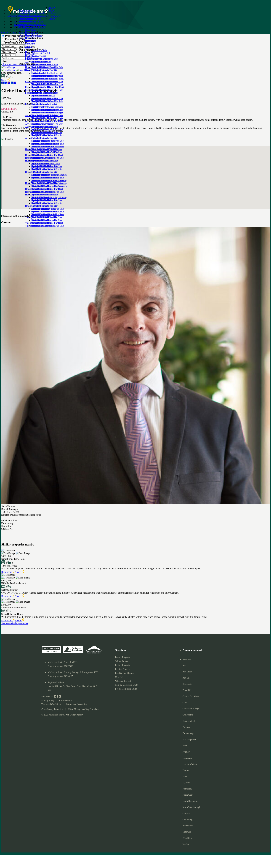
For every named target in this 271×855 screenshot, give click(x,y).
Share (18, 572)
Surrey (28, 57)
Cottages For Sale (40, 87)
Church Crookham (191, 696)
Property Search (27, 16)
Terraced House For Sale (43, 126)
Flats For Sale (38, 84)
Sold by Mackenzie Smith (126, 685)
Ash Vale (29, 138)
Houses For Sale (39, 141)
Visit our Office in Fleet (43, 95)
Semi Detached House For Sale (46, 132)
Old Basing (187, 819)
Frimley (186, 752)
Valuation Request (123, 681)
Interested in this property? (15, 216)
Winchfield (187, 838)
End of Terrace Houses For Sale (47, 90)
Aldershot (187, 659)
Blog (21, 38)
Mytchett (186, 782)
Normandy (187, 789)
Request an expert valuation (32, 13)
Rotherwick (188, 826)
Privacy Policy (47, 700)
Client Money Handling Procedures (83, 709)
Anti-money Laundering (76, 704)
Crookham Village (191, 708)
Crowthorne (188, 715)
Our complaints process (30, 35)
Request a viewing (40, 216)
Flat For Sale (37, 118)
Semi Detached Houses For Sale (47, 98)
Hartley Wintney (33, 172)
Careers (22, 30)
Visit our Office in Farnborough (47, 129)
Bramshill (187, 690)
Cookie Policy (65, 700)
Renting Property (122, 669)
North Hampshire (190, 801)
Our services (25, 18)
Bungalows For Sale (41, 101)
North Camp (188, 795)
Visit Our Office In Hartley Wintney (49, 197)
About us (23, 27)
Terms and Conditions (51, 704)
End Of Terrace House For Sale (47, 124)
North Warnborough (191, 807)
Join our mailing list (28, 33)
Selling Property (122, 661)
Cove (185, 702)
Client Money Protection (52, 709)
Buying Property (122, 657)
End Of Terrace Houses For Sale (47, 157)
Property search (26, 10)
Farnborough (31, 104)
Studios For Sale (39, 78)
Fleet (27, 70)
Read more (7, 572)
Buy (50, 7)
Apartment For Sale (41, 75)
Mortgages (119, 677)
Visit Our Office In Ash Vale (45, 163)
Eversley (186, 727)
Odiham (186, 813)
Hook (28, 206)
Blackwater (187, 684)
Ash (184, 665)
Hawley (186, 770)
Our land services (27, 21)
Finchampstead (189, 739)
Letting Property (122, 665)
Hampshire (30, 52)
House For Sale (39, 73)
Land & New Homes (124, 673)
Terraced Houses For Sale (44, 92)
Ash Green (187, 672)
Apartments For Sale (41, 143)
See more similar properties (14, 623)
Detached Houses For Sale (44, 81)
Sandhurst (187, 832)
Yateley (186, 844)
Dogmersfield (189, 721)
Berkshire (30, 55)
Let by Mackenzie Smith (126, 689)
